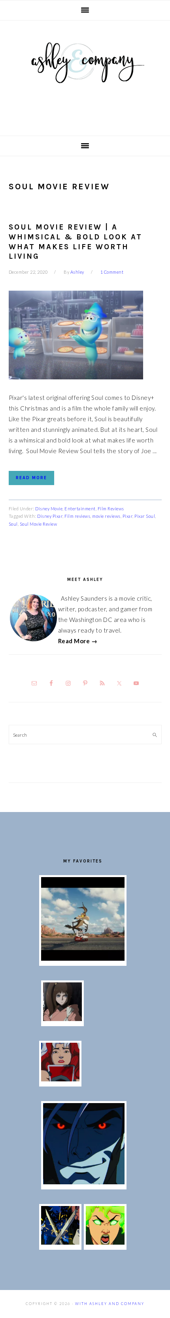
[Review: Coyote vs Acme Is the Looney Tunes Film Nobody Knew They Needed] (83, 958)
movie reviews (106, 516)
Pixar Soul (144, 516)
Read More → (78, 640)
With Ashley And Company (85, 75)
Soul (13, 523)
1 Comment (112, 271)
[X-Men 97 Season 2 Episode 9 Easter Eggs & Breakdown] (60, 1079)
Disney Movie (48, 508)
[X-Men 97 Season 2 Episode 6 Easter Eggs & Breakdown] (105, 1242)
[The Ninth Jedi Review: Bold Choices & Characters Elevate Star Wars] (62, 1018)
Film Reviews (111, 508)
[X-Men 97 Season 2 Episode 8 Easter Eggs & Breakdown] (84, 1181)
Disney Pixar (49, 516)
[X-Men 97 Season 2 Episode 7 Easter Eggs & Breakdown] (60, 1242)
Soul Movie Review (38, 523)
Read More (31, 477)
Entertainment (80, 508)
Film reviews (77, 516)
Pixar (128, 516)
